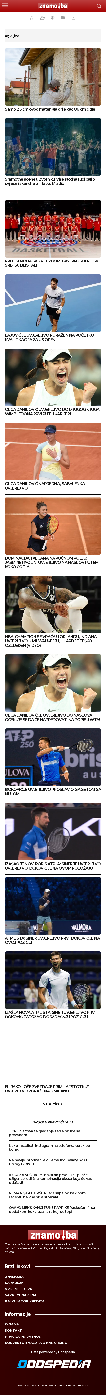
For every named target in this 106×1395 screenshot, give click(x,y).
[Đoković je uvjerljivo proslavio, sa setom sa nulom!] (53, 757)
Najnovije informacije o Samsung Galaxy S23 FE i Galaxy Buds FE (50, 1162)
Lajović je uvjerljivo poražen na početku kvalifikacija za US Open (49, 337)
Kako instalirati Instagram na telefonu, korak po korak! (49, 1147)
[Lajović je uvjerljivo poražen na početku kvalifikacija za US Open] (53, 303)
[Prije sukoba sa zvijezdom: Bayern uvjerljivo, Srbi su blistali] (53, 229)
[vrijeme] (42, 18)
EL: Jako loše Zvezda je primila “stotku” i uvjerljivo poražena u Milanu (47, 1088)
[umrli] (73, 18)
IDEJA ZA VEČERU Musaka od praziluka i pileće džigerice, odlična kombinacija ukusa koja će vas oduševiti (50, 1179)
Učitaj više (51, 1103)
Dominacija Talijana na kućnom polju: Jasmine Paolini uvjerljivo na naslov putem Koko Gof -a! (52, 562)
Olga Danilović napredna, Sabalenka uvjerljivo (45, 486)
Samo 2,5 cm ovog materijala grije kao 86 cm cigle (50, 109)
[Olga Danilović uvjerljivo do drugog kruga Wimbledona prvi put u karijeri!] (53, 377)
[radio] (52, 18)
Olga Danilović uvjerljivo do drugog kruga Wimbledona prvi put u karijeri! (52, 411)
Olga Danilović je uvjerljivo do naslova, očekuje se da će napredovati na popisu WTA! (52, 717)
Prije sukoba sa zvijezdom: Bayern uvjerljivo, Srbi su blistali (53, 263)
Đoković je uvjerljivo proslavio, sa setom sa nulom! (53, 791)
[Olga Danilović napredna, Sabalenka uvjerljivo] (53, 451)
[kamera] (62, 18)
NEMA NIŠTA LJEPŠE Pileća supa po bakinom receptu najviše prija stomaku (47, 1195)
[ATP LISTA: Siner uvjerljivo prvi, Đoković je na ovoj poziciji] (53, 906)
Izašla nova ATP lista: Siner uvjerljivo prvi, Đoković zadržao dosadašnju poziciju (50, 1014)
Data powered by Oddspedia (53, 1352)
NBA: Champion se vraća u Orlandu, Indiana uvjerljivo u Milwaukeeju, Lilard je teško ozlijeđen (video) (51, 641)
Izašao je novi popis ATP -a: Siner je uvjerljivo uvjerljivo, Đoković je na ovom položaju (53, 866)
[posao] (31, 18)
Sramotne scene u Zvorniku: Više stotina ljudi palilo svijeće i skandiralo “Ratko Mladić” (50, 181)
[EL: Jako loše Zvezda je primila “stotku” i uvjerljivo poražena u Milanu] (53, 1054)
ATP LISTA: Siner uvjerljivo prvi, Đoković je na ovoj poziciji (52, 940)
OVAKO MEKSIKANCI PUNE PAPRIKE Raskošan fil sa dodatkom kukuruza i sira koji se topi (52, 1210)
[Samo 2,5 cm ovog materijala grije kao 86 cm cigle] (53, 77)
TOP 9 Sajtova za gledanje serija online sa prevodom (44, 1133)
